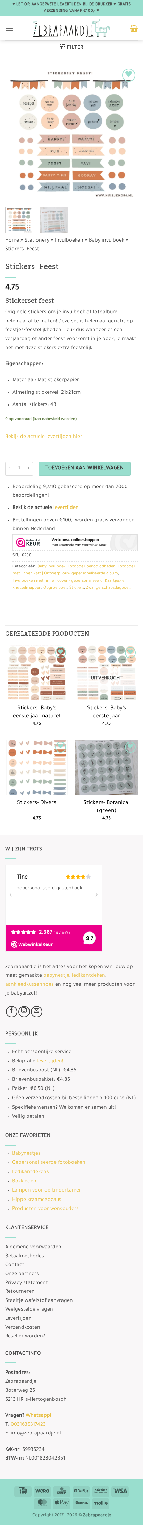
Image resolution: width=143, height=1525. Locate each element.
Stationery (37, 241)
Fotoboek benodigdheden (92, 567)
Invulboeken (69, 241)
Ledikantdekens (30, 1172)
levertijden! (50, 1061)
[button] (9, 28)
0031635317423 (28, 1425)
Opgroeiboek (55, 588)
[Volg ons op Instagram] (24, 1011)
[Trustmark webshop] (75, 542)
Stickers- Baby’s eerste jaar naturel (36, 713)
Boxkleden (24, 1182)
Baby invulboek (106, 241)
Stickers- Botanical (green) (106, 807)
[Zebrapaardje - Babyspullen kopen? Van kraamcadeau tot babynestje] (71, 28)
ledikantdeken (88, 976)
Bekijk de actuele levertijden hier (43, 437)
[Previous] (16, 133)
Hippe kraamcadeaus (36, 1200)
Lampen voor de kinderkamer (46, 1191)
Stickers (76, 588)
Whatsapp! (38, 1416)
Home (12, 241)
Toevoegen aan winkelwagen (84, 468)
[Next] (126, 133)
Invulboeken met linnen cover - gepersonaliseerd (57, 581)
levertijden (66, 508)
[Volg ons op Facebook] (11, 1011)
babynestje (56, 976)
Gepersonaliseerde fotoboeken (48, 1163)
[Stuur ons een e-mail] (36, 1011)
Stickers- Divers (36, 803)
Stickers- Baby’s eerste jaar (106, 713)
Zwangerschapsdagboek (108, 588)
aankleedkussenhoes (29, 985)
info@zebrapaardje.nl (36, 1434)
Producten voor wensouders (45, 1209)
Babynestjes (26, 1154)
